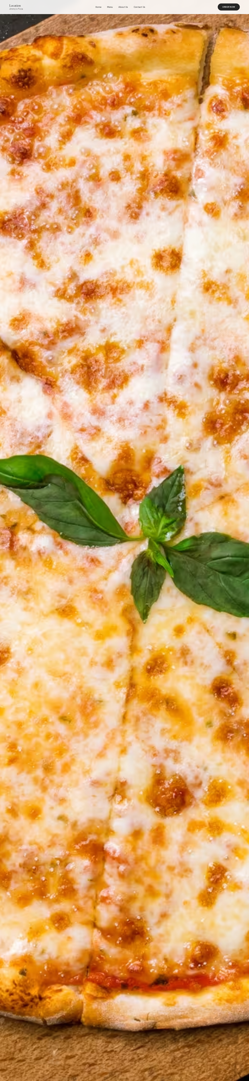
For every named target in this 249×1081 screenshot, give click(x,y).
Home (98, 7)
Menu (110, 7)
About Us (123, 7)
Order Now (228, 7)
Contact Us (139, 7)
